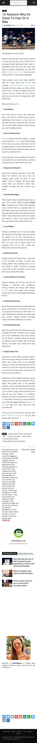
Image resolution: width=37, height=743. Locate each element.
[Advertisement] (18, 613)
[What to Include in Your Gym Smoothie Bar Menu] (7, 573)
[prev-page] (3, 590)
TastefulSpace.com (9, 25)
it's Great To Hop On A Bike (10, 439)
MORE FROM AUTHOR (26, 553)
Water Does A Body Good (28, 451)
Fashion (18, 733)
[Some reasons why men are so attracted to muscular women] (7, 583)
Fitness (10, 7)
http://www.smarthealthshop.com (18, 543)
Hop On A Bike (26, 436)
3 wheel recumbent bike (14, 72)
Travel (13, 731)
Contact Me (6, 731)
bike (4, 436)
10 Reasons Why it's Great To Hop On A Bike (20, 434)
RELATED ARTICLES (9, 553)
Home (4, 7)
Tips (24, 731)
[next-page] (6, 590)
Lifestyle (19, 731)
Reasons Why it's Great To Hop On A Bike (14, 441)
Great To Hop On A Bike (14, 436)
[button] (3, 3)
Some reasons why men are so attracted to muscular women (22, 583)
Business (29, 731)
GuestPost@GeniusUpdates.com (11, 739)
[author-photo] (18, 538)
